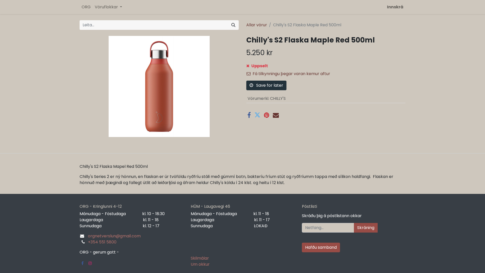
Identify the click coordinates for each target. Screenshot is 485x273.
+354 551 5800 (102, 242)
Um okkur (200, 264)
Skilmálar (200, 258)
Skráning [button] (365, 228)
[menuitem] (86, 7)
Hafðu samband (321, 247)
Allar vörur (256, 25)
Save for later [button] (269, 85)
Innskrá (395, 7)
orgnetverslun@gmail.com (114, 236)
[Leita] (233, 25)
